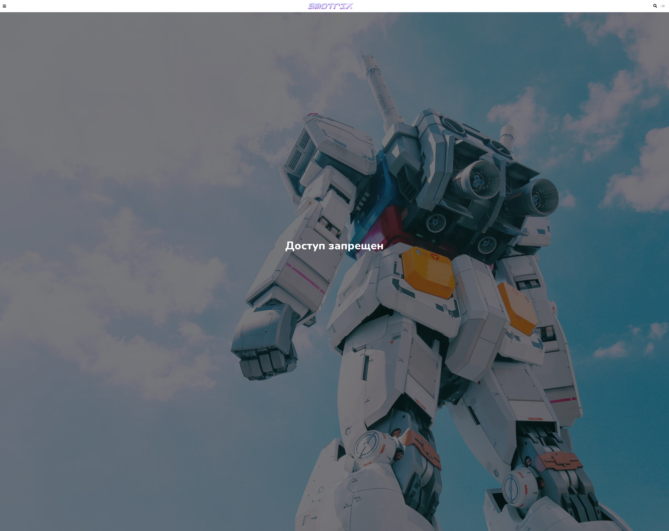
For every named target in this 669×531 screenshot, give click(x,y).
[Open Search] (655, 6)
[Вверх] (659, 522)
